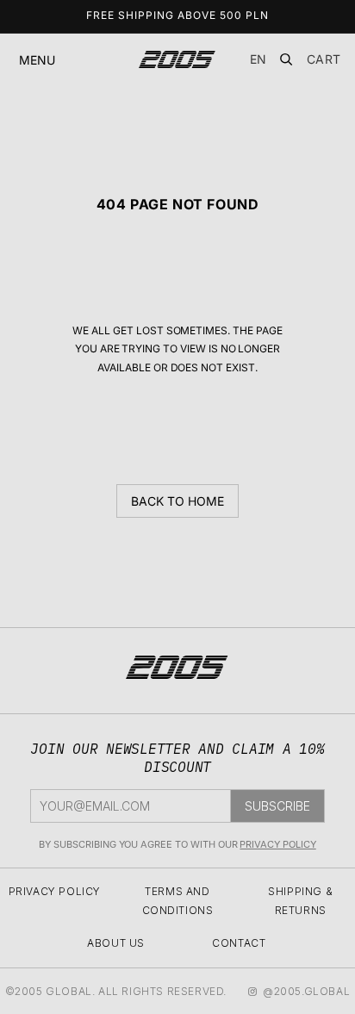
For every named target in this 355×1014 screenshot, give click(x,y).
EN (258, 59)
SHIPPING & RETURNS (300, 901)
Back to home (177, 501)
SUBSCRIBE (277, 806)
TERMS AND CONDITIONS (178, 901)
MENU (37, 60)
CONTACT (238, 942)
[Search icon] (286, 59)
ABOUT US (116, 942)
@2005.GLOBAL (306, 991)
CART (324, 59)
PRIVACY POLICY (277, 844)
